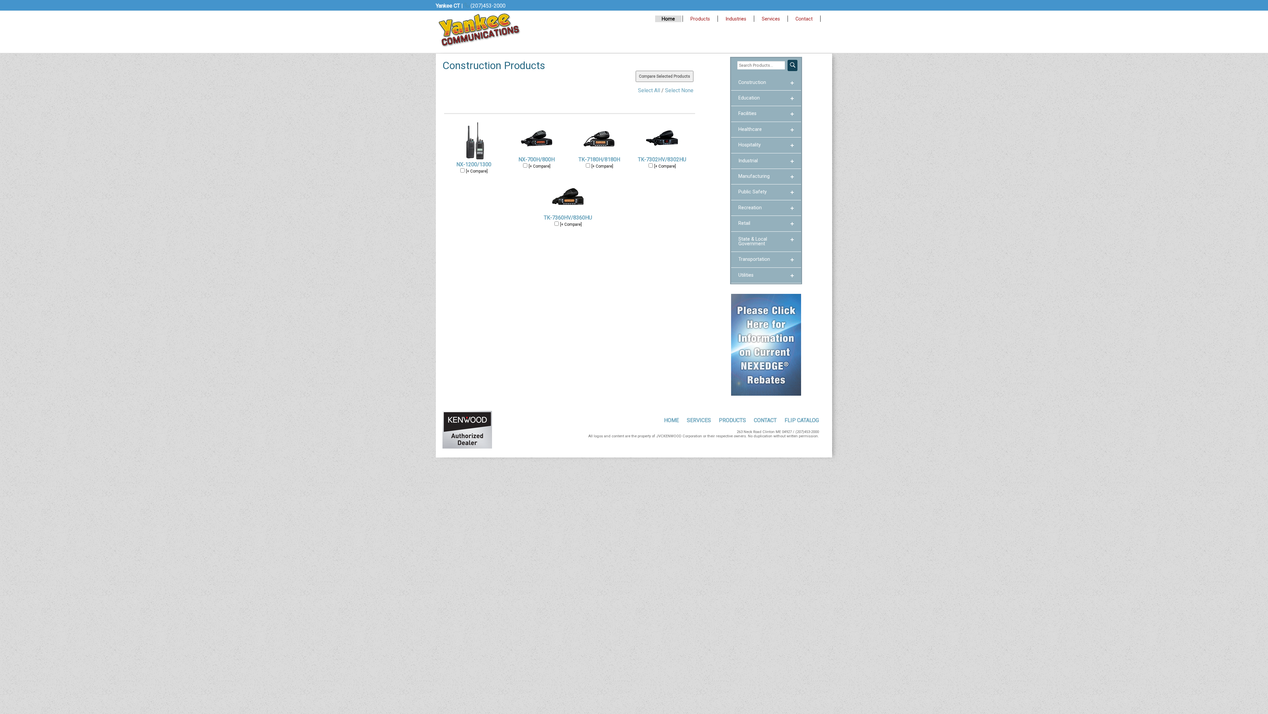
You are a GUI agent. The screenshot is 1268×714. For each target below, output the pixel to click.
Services (771, 19)
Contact (804, 19)
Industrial (748, 161)
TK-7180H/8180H (599, 159)
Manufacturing (754, 176)
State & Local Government (752, 241)
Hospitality (749, 145)
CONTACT (765, 420)
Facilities (747, 113)
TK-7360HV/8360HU (568, 218)
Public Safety (752, 192)
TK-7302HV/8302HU (662, 159)
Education (749, 98)
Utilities (746, 275)
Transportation (754, 259)
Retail (744, 223)
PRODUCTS (732, 420)
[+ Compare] (477, 171)
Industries (735, 19)
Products (700, 19)
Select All (649, 90)
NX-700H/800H (536, 159)
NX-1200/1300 (473, 164)
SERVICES (699, 420)
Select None (679, 90)
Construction (752, 82)
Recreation (750, 208)
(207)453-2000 (487, 6)
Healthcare (750, 129)
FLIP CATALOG (802, 420)
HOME (671, 420)
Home (668, 19)
